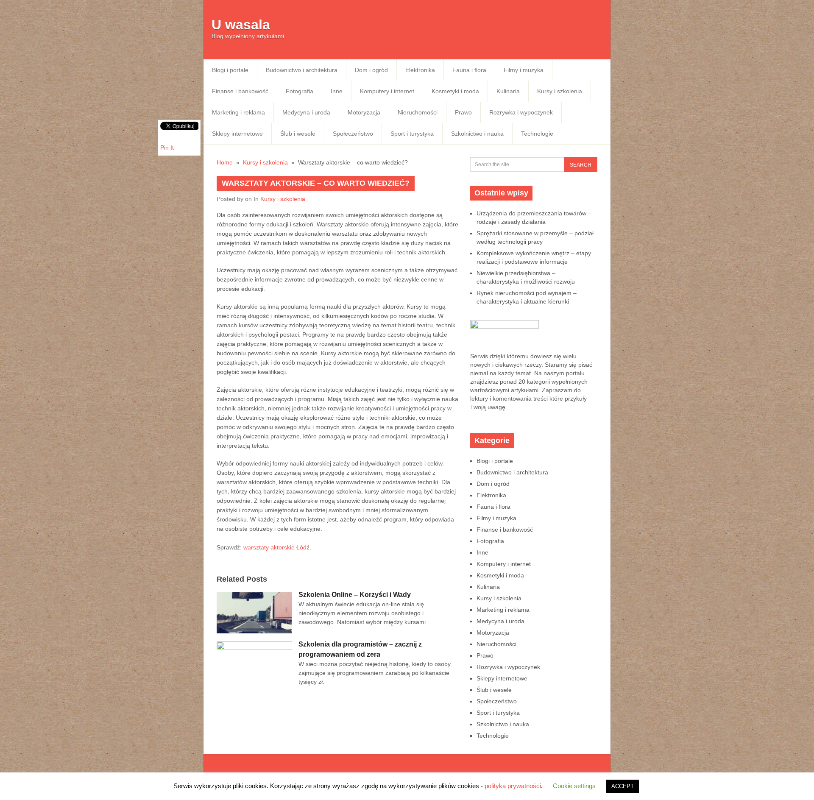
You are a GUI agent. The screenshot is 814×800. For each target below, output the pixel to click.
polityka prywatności (513, 785)
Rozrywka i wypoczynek (521, 112)
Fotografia (299, 91)
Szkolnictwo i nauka (477, 133)
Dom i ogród (371, 70)
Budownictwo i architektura (301, 70)
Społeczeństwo (353, 133)
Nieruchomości (418, 112)
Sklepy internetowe (237, 133)
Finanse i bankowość (240, 91)
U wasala (241, 24)
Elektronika (420, 70)
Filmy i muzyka (524, 70)
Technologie (537, 133)
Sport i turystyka (412, 133)
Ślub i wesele (297, 133)
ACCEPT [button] (622, 786)
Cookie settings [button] (574, 785)
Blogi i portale (230, 70)
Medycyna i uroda (306, 112)
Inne (337, 91)
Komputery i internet (387, 91)
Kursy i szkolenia (559, 91)
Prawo (463, 112)
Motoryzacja (364, 112)
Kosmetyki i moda (455, 91)
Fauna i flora (469, 70)
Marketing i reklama (238, 112)
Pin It (167, 147)
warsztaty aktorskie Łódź (276, 547)
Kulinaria (508, 91)
